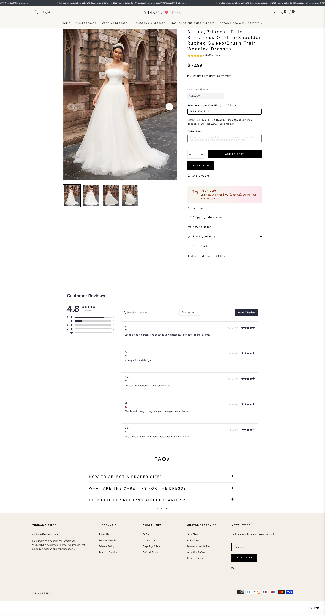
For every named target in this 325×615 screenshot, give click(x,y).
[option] (120, 104)
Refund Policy (150, 552)
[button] (36, 12)
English (47, 12)
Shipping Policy (151, 546)
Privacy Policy (106, 546)
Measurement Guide (198, 546)
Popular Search (107, 540)
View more (162, 507)
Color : (197, 89)
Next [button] (169, 106)
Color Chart (193, 540)
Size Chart (193, 534)
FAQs (146, 534)
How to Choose (195, 558)
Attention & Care (196, 552)
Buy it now (201, 165)
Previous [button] (71, 106)
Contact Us (149, 540)
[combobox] (190, 312)
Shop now (160, 3)
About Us (104, 534)
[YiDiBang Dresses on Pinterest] (232, 568)
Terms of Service (108, 552)
